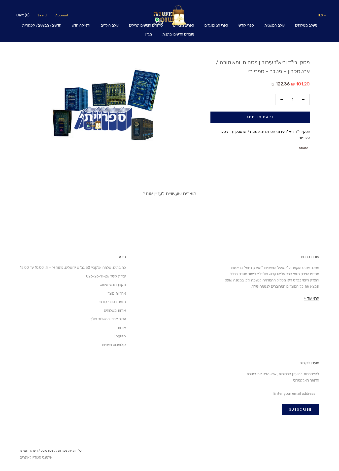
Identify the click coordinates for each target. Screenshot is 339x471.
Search (42, 15)
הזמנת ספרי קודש (113, 302)
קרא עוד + (311, 298)
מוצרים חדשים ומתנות (178, 34)
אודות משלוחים (115, 310)
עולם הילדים (110, 25)
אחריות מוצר (116, 293)
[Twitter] (289, 146)
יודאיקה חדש (81, 25)
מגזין (148, 34)
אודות (122, 327)
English (119, 336)
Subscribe (300, 409)
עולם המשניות (274, 25)
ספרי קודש (246, 25)
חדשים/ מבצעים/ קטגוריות (41, 25)
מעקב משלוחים (306, 25)
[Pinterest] (282, 146)
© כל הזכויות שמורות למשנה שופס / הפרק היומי (51, 450)
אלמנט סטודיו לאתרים (36, 457)
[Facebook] (295, 146)
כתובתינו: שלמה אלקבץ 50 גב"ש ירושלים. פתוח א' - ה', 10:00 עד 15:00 (73, 267)
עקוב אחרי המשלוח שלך (108, 319)
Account (61, 15)
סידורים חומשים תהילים (146, 25)
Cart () (23, 15)
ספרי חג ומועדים (216, 25)
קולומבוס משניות (114, 345)
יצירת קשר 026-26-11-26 (106, 276)
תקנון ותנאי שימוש (113, 284)
